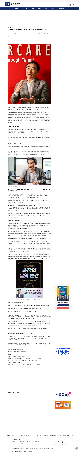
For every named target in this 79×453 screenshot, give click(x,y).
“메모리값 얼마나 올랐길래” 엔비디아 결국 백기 (18, 356)
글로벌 (52, 8)
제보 (66, 0)
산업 (46, 8)
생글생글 (21, 443)
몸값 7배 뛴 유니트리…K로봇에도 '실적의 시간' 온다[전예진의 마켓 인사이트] (24, 364)
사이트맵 (72, 435)
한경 (41, 0)
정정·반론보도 (64, 435)
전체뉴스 (17, 8)
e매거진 (73, 0)
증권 (33, 8)
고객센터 (68, 435)
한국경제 (13, 441)
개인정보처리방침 (53, 435)
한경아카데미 (37, 441)
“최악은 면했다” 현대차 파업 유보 (15, 362)
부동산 (39, 8)
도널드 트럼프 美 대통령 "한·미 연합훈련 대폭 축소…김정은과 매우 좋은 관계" (24, 358)
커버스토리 (25, 8)
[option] (63, 352)
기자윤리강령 (59, 435)
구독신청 (69, 0)
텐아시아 (13, 443)
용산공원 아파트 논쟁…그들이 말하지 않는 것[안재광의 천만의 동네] (22, 360)
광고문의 (44, 435)
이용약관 (48, 435)
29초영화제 (37, 443)
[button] (70, 4)
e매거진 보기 (63, 308)
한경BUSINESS (12, 27)
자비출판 (62, 0)
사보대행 (59, 0)
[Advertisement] (39, 18)
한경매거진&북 (7, 0)
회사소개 (37, 435)
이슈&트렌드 (61, 8)
